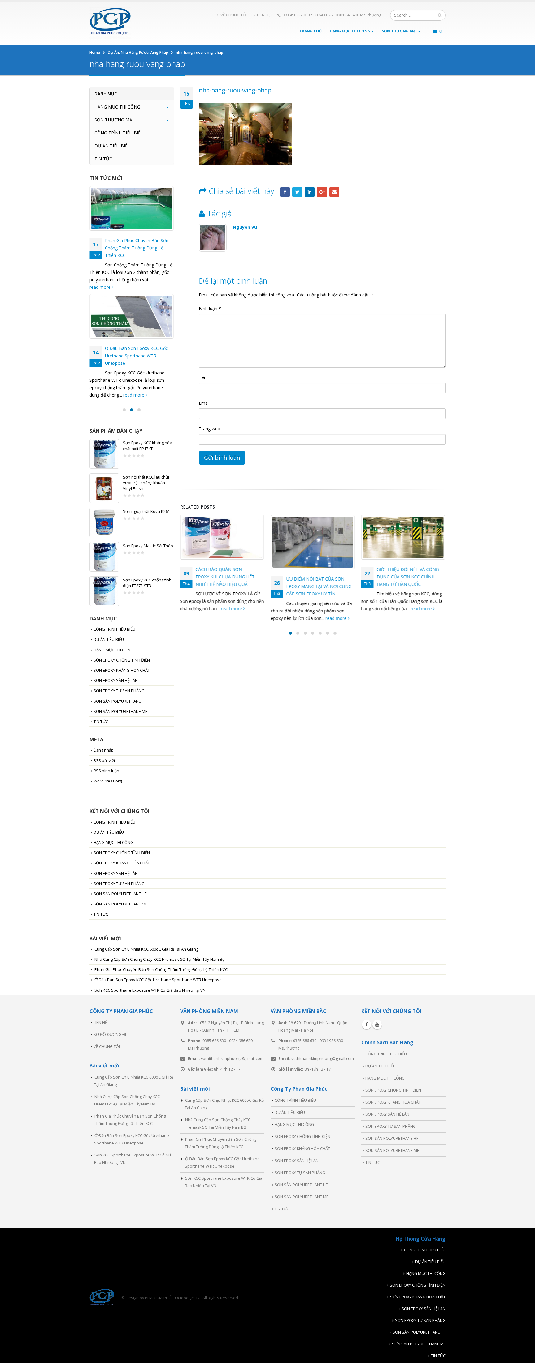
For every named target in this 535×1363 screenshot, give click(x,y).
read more (232, 608)
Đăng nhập (104, 750)
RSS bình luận (106, 770)
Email (334, 192)
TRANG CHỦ (310, 31)
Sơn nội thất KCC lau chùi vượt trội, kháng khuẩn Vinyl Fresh (146, 482)
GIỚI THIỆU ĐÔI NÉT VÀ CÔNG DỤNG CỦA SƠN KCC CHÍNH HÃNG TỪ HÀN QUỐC (408, 576)
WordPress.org (108, 781)
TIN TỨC (103, 159)
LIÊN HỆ (264, 15)
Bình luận (210, 308)
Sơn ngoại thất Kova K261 (146, 511)
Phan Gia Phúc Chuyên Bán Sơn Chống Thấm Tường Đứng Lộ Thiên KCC (136, 247)
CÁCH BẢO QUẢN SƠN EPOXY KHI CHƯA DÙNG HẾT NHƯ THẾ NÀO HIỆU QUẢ (225, 576)
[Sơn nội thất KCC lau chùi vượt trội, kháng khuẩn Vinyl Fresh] (104, 488)
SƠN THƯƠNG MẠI (399, 31)
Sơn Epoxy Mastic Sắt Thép (148, 545)
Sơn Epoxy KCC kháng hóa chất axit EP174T (147, 445)
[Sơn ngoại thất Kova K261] (104, 522)
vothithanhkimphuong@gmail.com (232, 1058)
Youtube (377, 1024)
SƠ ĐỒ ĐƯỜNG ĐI (110, 1034)
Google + (322, 192)
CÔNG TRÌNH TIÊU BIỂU (119, 133)
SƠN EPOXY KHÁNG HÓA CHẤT (122, 670)
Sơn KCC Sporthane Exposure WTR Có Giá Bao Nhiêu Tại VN (150, 990)
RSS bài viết (104, 760)
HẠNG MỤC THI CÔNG (350, 31)
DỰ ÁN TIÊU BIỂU (112, 146)
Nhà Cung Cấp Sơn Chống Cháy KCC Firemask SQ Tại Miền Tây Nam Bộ (159, 959)
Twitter (297, 192)
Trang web (209, 429)
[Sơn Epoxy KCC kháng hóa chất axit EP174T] (104, 454)
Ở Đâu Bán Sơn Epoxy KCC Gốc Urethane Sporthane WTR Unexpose (136, 355)
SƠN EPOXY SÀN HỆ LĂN (116, 680)
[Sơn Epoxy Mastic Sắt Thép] (104, 557)
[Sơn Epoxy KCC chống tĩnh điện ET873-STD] (104, 591)
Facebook (285, 192)
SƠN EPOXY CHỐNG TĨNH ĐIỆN (122, 660)
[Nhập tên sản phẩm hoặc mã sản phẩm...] (440, 15)
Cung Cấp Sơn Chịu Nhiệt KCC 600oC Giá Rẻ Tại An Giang (146, 949)
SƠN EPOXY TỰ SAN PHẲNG (119, 690)
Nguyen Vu (245, 227)
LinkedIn (310, 192)
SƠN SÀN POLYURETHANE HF (120, 701)
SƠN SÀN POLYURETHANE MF (120, 711)
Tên (203, 377)
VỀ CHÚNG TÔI (233, 15)
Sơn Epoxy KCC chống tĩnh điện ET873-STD (147, 582)
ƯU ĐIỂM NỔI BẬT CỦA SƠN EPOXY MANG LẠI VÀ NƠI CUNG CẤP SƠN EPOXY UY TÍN (318, 586)
